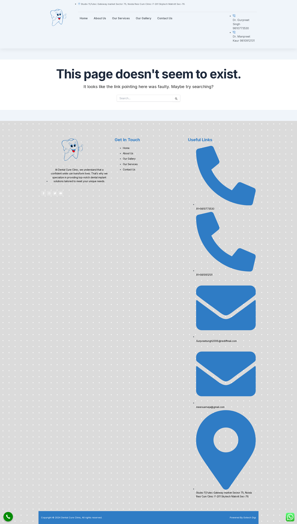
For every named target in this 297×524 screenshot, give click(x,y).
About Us (100, 18)
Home (84, 18)
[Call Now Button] (8, 516)
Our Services (121, 18)
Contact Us (164, 18)
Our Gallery (143, 18)
